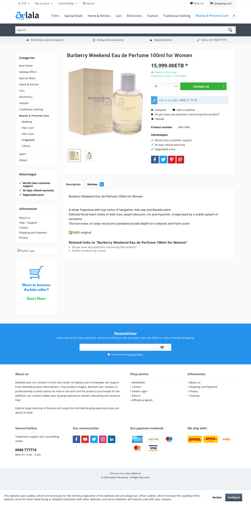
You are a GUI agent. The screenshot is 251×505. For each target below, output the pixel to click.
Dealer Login (139, 391)
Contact (23, 227)
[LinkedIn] (111, 439)
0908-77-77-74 (188, 100)
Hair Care (27, 127)
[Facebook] (155, 159)
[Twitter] (163, 159)
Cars (22, 90)
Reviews (95, 184)
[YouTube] (85, 439)
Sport (22, 154)
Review (159, 119)
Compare (160, 110)
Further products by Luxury (88, 250)
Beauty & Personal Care (34, 115)
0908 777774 (25, 450)
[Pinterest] (172, 159)
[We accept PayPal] (36, 251)
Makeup (26, 121)
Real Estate (26, 65)
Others (26, 146)
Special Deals (27, 78)
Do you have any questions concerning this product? (186, 114)
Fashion (24, 103)
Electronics (26, 97)
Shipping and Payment (33, 232)
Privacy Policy (135, 354)
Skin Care (27, 134)
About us (24, 217)
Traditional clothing (31, 109)
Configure (233, 497)
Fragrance (28, 140)
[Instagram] (102, 439)
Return (136, 395)
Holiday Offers (28, 72)
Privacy (23, 237)
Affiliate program (142, 400)
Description (73, 184)
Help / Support (28, 222)
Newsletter (138, 382)
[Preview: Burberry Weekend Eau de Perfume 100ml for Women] (74, 155)
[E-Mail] (180, 159)
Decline (217, 497)
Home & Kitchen (29, 84)
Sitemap (194, 395)
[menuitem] (221, 3)
